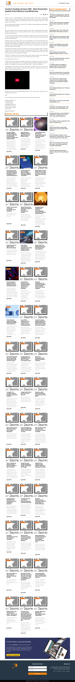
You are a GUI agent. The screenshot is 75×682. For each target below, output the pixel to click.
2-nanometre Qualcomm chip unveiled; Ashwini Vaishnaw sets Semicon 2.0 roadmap (25, 285)
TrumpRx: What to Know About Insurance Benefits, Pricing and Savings (26, 500)
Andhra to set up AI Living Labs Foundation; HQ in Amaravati (12, 209)
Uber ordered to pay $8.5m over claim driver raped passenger (12, 429)
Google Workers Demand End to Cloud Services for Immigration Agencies (11, 501)
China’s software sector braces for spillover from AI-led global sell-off (11, 283)
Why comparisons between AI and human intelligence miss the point (12, 465)
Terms (54, 671)
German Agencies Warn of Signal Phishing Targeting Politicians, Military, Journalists (26, 173)
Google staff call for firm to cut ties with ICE (26, 393)
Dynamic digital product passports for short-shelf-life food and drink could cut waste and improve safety (12, 135)
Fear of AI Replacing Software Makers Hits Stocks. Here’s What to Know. (26, 429)
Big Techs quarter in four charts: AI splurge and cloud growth (12, 575)
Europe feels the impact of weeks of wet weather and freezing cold (40, 247)
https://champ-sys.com (24, 91)
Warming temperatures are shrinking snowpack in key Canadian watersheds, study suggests (40, 285)
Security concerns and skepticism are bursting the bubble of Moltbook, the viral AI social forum (12, 173)
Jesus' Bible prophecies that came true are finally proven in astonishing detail (25, 322)
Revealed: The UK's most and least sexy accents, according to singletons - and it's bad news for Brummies (26, 576)
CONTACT (31, 3)
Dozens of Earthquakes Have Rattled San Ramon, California (40, 358)
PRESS (26, 3)
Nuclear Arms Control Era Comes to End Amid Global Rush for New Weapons (26, 538)
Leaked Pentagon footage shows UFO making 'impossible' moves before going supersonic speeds (40, 322)
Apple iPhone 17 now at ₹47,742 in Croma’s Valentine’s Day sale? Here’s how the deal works (40, 173)
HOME (14, 3)
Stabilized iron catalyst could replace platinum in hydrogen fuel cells (40, 465)
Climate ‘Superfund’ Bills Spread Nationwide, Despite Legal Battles (40, 613)
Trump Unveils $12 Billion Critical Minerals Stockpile (11, 246)
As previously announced (10, 48)
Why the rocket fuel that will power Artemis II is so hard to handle (40, 429)
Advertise (68, 671)
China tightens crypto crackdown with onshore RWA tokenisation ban (11, 321)
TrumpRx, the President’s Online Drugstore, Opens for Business (12, 394)
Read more (9, 151)
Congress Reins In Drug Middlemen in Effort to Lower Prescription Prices (26, 358)
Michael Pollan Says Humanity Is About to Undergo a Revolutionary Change (26, 210)
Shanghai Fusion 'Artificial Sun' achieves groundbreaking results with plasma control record (40, 210)
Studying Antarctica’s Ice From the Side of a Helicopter (12, 537)
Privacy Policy (59, 671)
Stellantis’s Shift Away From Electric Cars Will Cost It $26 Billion (40, 394)
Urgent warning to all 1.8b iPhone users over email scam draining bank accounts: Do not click (40, 538)
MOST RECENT (20, 3)
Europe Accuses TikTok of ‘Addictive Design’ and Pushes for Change (26, 465)
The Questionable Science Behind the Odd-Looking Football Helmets (40, 575)
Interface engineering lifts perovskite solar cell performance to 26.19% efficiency (40, 501)
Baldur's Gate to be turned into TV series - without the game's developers (12, 613)
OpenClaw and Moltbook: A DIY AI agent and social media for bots (25, 134)
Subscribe (37, 673)
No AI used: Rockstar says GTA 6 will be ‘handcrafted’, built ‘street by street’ (12, 358)
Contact (63, 671)
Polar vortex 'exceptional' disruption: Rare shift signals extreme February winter (26, 248)
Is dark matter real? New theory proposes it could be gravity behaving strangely (40, 135)
